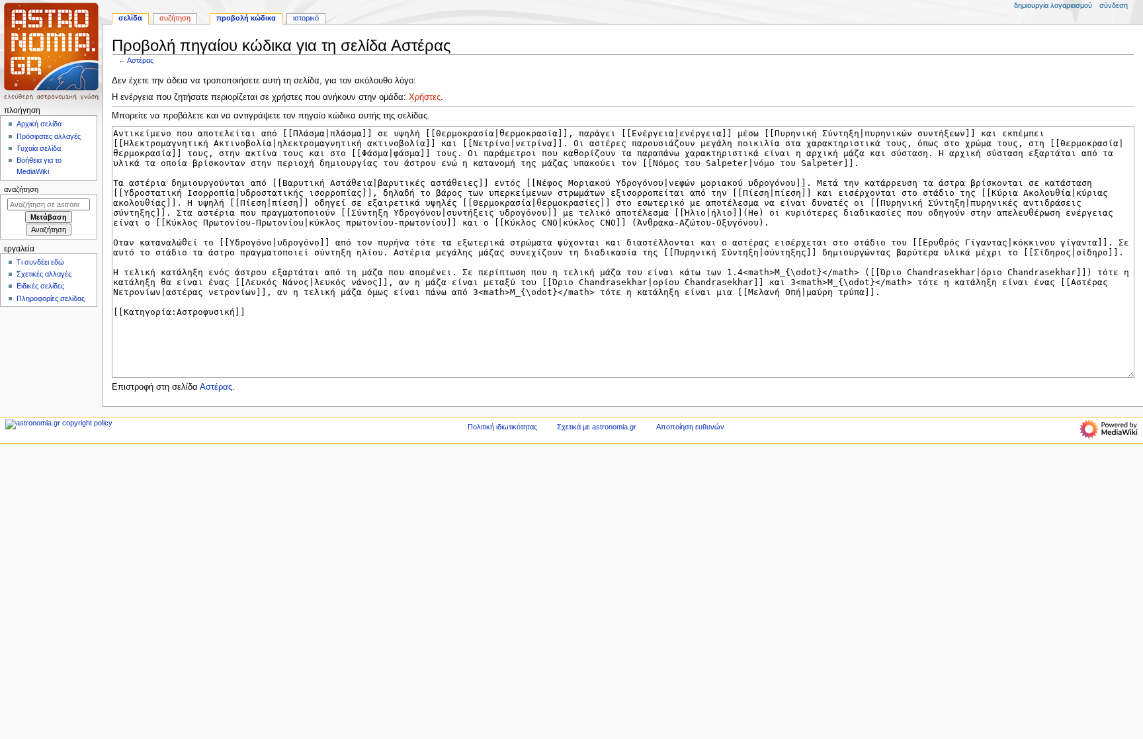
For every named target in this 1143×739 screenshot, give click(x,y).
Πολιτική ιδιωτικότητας (502, 427)
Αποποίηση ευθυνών (690, 427)
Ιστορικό (306, 18)
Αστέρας (140, 60)
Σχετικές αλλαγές (44, 274)
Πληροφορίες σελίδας (51, 298)
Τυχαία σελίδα (39, 148)
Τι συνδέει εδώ (40, 262)
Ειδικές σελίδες (40, 286)
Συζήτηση (174, 18)
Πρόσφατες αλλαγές (49, 136)
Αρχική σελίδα (39, 124)
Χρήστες (425, 97)
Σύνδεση (1113, 5)
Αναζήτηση (21, 189)
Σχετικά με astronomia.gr (596, 427)
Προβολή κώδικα (246, 18)
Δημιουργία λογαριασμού (1053, 5)
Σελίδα (130, 18)
